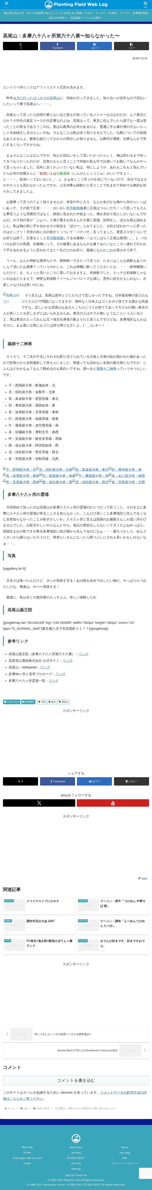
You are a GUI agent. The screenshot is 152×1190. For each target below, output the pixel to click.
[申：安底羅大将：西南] (21, 482)
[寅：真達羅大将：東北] (90, 469)
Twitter (27, 1163)
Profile (27, 1152)
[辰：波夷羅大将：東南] (21, 475)
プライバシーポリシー (125, 1163)
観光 (53, 702)
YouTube (76, 1163)
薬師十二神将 (106, 369)
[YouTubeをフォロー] (113, 803)
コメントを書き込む (76, 1080)
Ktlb (125, 1157)
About (124, 1147)
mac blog (124, 1152)
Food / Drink (13, 702)
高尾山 (65, 702)
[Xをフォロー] (39, 803)
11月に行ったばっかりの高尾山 (36, 98)
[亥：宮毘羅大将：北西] (127, 482)
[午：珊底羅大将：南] (92, 475)
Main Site (27, 1147)
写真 (43, 702)
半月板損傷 (74, 208)
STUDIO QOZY (76, 1157)
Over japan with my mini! (27, 1157)
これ (109, 250)
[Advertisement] (76, 71)
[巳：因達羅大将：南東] (57, 475)
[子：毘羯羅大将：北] (19, 469)
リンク (84, 654)
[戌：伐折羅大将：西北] (90, 482)
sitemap (76, 1168)
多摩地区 (29, 702)
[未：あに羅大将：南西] (127, 475)
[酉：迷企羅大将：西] (55, 482)
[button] (131, 46)
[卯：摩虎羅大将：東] (125, 469)
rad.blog (76, 1152)
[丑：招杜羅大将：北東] (54, 469)
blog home (76, 1147)
